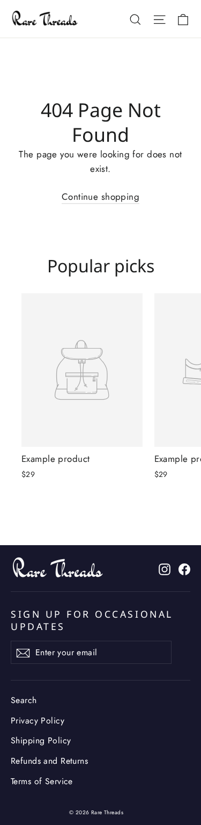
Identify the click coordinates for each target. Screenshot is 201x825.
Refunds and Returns (49, 761)
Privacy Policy (37, 720)
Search (24, 700)
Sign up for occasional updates (92, 620)
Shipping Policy (41, 740)
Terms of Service (42, 781)
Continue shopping (100, 196)
